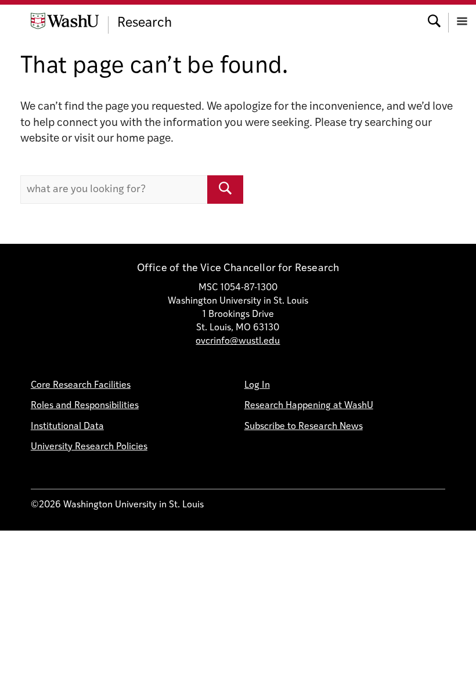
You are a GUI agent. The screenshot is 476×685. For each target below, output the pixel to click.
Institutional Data (67, 426)
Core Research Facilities (81, 385)
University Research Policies (89, 447)
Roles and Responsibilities (85, 405)
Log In (257, 385)
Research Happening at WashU (308, 405)
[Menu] (462, 20)
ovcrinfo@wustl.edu (238, 341)
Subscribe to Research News (303, 426)
